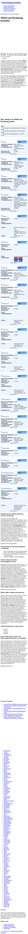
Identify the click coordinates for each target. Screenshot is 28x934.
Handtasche (6, 798)
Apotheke (6, 753)
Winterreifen (7, 904)
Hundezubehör (7, 812)
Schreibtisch (7, 866)
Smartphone (7, 870)
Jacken (5, 813)
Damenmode (7, 773)
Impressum (3, 932)
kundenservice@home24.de (21, 256)
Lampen (6, 837)
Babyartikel (6, 759)
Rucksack (6, 863)
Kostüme (6, 835)
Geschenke (6, 792)
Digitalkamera (7, 777)
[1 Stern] (8, 53)
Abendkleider (7, 750)
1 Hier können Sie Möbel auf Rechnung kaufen (15, 704)
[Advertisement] (14, 38)
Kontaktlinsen (7, 832)
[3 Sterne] (19, 53)
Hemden (6, 802)
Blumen (6, 767)
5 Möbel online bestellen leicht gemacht (13, 714)
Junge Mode (7, 816)
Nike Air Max (7, 853)
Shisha (5, 869)
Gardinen (6, 789)
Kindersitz (6, 827)
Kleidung (6, 830)
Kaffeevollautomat (8, 819)
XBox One (6, 906)
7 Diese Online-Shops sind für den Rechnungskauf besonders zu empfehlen (14, 717)
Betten (5, 764)
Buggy (5, 771)
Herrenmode (7, 805)
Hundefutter (7, 810)
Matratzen (6, 848)
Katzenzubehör (7, 821)
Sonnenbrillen (7, 877)
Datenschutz (7, 928)
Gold (5, 795)
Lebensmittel (7, 841)
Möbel (5, 851)
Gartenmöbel (7, 791)
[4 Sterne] (24, 53)
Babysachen (7, 761)
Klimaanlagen (7, 831)
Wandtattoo (6, 898)
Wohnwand (6, 905)
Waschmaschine (8, 899)
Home (2, 14)
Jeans (5, 814)
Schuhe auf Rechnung (9, 925)
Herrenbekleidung (8, 803)
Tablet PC (6, 887)
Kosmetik (6, 834)
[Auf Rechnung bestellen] (11, 3)
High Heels (6, 807)
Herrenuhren (7, 806)
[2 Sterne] (13, 53)
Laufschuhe (6, 839)
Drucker (6, 780)
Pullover (6, 859)
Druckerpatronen (8, 781)
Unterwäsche (7, 897)
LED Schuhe (7, 842)
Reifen (5, 862)
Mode (5, 852)
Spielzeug (6, 878)
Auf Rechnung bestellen (16, 931)
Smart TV (6, 871)
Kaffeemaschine (8, 817)
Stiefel (5, 884)
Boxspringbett (7, 768)
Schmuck (6, 865)
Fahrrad (6, 784)
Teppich (6, 891)
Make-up (6, 846)
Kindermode (7, 824)
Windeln (6, 902)
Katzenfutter (7, 820)
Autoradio (6, 756)
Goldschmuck (7, 796)
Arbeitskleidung (8, 755)
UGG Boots (7, 894)
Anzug (5, 752)
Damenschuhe (7, 774)
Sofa (5, 874)
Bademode (6, 763)
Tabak (5, 885)
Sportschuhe (7, 881)
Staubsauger (7, 883)
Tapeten (6, 888)
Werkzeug (6, 901)
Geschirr (6, 794)
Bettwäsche (6, 766)
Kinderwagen (7, 828)
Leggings (6, 844)
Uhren (5, 895)
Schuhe (5, 867)
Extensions (6, 782)
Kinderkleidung (7, 823)
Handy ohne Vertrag (9, 800)
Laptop (5, 838)
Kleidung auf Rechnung (10, 927)
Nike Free (6, 855)
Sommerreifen (7, 876)
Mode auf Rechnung (9, 924)
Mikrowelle (6, 849)
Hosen (5, 809)
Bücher (5, 770)
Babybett (6, 760)
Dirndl (5, 778)
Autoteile (6, 757)
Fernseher (6, 787)
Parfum (5, 856)
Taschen (6, 890)
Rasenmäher (7, 860)
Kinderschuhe (7, 826)
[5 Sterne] (3, 55)
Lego (5, 845)
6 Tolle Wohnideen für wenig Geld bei (13, 715)
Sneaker (6, 873)
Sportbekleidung (8, 880)
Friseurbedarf (7, 788)
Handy (5, 799)
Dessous (6, 775)
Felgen (5, 785)
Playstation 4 (7, 858)
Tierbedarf (6, 892)
